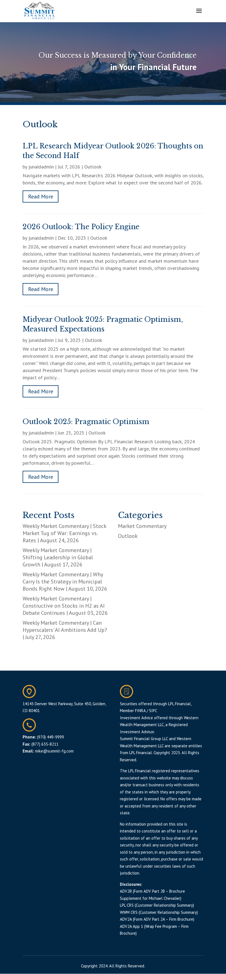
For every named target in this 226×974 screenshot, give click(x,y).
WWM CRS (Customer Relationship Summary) (159, 912)
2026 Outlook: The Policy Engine (81, 227)
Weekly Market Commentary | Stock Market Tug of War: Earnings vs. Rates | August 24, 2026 (64, 533)
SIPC (153, 710)
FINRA (140, 710)
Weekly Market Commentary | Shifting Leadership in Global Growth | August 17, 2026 (58, 557)
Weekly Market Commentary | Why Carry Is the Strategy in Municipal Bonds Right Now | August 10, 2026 (65, 581)
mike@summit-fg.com (54, 751)
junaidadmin (41, 167)
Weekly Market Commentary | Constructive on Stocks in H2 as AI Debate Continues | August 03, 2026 (65, 605)
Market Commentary (142, 526)
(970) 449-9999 (50, 737)
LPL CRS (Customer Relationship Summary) (157, 905)
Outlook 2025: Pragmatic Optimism (86, 421)
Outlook (92, 167)
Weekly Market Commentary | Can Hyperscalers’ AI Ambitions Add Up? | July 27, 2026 (65, 630)
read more (40, 196)
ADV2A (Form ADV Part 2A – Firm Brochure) (157, 919)
